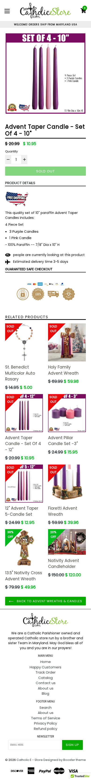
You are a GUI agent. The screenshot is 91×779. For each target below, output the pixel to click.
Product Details (20, 182)
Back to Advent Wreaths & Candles (49, 601)
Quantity (11, 151)
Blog (45, 693)
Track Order (45, 672)
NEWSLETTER (45, 736)
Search (45, 707)
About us (45, 688)
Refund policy (45, 728)
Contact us (46, 682)
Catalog (45, 677)
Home (45, 661)
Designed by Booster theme (64, 760)
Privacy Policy (45, 723)
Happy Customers (45, 667)
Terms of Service (45, 718)
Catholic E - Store (30, 760)
